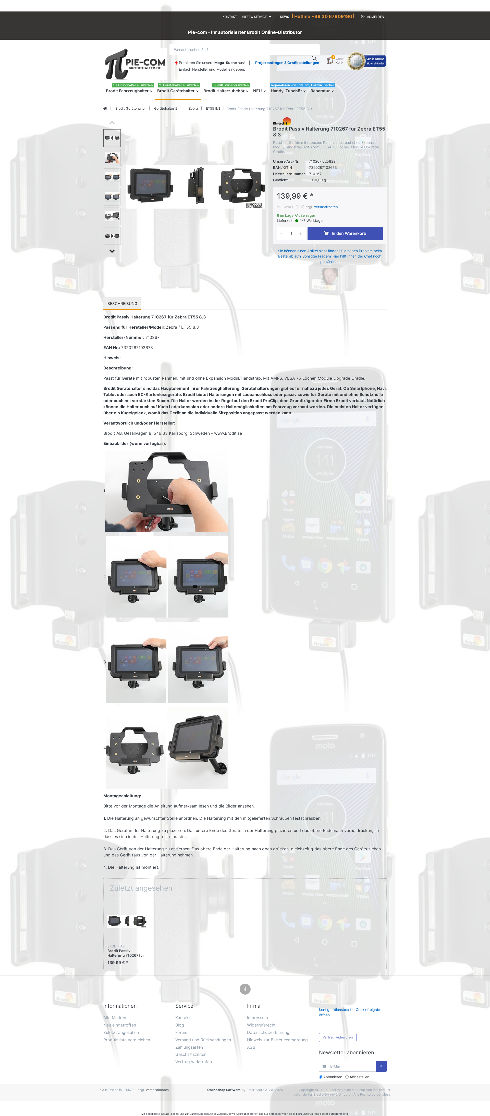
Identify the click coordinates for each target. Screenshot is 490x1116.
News (284, 17)
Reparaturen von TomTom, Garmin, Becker (302, 85)
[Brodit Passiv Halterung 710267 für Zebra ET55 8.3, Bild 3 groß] (112, 177)
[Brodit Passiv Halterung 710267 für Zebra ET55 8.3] (195, 186)
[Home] (105, 108)
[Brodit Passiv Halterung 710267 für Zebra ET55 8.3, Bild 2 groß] (112, 157)
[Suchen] (314, 58)
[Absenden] (381, 1066)
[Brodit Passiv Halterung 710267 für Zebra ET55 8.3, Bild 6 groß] (112, 236)
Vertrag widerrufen (338, 1037)
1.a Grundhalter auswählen (133, 85)
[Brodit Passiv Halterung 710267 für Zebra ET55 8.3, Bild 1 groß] (112, 138)
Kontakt (230, 17)
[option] (195, 186)
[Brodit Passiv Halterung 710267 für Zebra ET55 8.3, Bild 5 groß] (112, 216)
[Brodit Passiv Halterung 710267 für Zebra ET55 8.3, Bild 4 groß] (112, 197)
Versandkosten (326, 207)
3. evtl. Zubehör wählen (231, 85)
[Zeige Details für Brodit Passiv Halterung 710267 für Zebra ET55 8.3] (126, 921)
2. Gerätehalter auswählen (179, 85)
